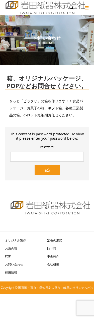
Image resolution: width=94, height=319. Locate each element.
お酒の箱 (11, 248)
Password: (47, 147)
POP (8, 256)
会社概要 (53, 264)
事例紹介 (53, 256)
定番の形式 (54, 240)
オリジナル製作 (15, 240)
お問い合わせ (14, 264)
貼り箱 (51, 248)
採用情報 (11, 272)
